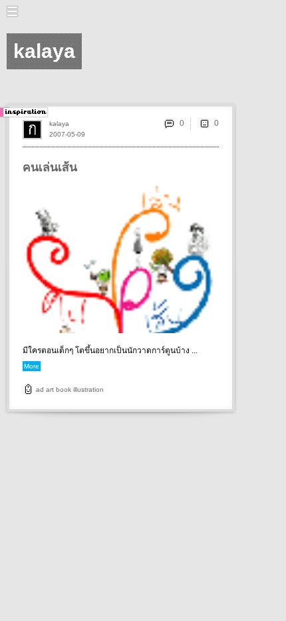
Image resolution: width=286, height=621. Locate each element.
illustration (88, 389)
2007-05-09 (67, 134)
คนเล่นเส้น (50, 167)
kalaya (59, 123)
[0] (204, 123)
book (63, 389)
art (50, 389)
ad (40, 389)
